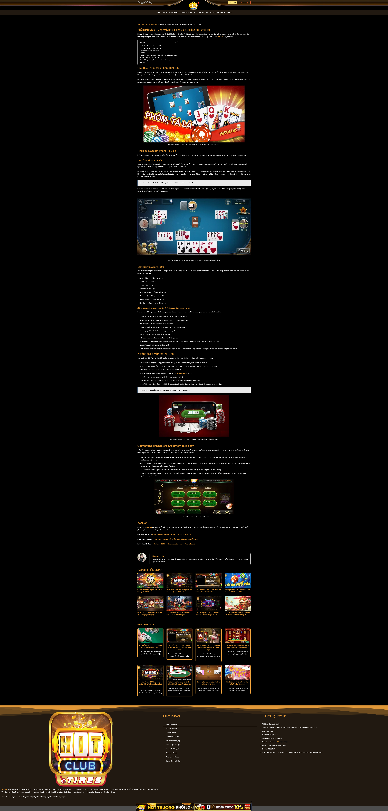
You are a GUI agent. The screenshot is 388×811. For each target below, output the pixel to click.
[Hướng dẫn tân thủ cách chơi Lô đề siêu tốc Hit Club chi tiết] (238, 580)
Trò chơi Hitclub (212, 12)
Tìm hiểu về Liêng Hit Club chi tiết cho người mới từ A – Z (150, 646)
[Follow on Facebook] (139, 2)
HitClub (159, 12)
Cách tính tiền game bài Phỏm (151, 53)
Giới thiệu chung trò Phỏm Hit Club (151, 46)
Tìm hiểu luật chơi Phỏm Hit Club (150, 48)
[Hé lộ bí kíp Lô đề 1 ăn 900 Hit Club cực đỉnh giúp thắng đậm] (150, 603)
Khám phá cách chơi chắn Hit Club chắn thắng (208, 683)
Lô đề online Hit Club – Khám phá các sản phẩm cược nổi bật (208, 647)
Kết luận (143, 62)
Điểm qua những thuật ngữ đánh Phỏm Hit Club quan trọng (160, 55)
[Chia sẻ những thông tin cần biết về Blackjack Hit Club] (150, 580)
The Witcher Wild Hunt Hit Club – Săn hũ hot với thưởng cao (179, 614)
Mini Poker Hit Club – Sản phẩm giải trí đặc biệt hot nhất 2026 (179, 591)
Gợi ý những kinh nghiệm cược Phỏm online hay (155, 60)
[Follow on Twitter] (146, 2)
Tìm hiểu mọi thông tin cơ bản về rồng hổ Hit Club (237, 683)
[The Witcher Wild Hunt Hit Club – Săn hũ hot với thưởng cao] (180, 603)
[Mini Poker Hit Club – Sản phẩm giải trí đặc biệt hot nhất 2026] (180, 580)
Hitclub (4, 789)
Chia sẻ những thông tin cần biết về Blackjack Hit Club (149, 591)
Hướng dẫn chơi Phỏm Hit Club (150, 57)
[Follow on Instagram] (143, 2)
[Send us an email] (150, 2)
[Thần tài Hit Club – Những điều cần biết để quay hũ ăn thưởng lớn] (238, 603)
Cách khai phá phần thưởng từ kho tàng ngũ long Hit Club (237, 646)
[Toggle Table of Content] (175, 43)
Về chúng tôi (199, 12)
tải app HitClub (186, 12)
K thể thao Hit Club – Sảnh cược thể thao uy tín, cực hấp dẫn (208, 591)
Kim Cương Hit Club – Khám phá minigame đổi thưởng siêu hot (207, 614)
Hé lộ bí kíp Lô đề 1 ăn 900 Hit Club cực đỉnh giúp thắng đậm (149, 614)
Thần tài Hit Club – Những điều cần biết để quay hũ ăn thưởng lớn (237, 614)
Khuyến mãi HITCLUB (171, 12)
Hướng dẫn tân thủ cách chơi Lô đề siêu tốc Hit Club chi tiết (237, 591)
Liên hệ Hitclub (226, 12)
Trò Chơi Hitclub (151, 24)
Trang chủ (140, 24)
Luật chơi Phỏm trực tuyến (151, 50)
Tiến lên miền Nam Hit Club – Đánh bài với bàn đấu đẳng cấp (179, 683)
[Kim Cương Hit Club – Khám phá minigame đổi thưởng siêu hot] (209, 603)
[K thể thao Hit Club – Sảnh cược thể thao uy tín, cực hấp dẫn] (209, 580)
